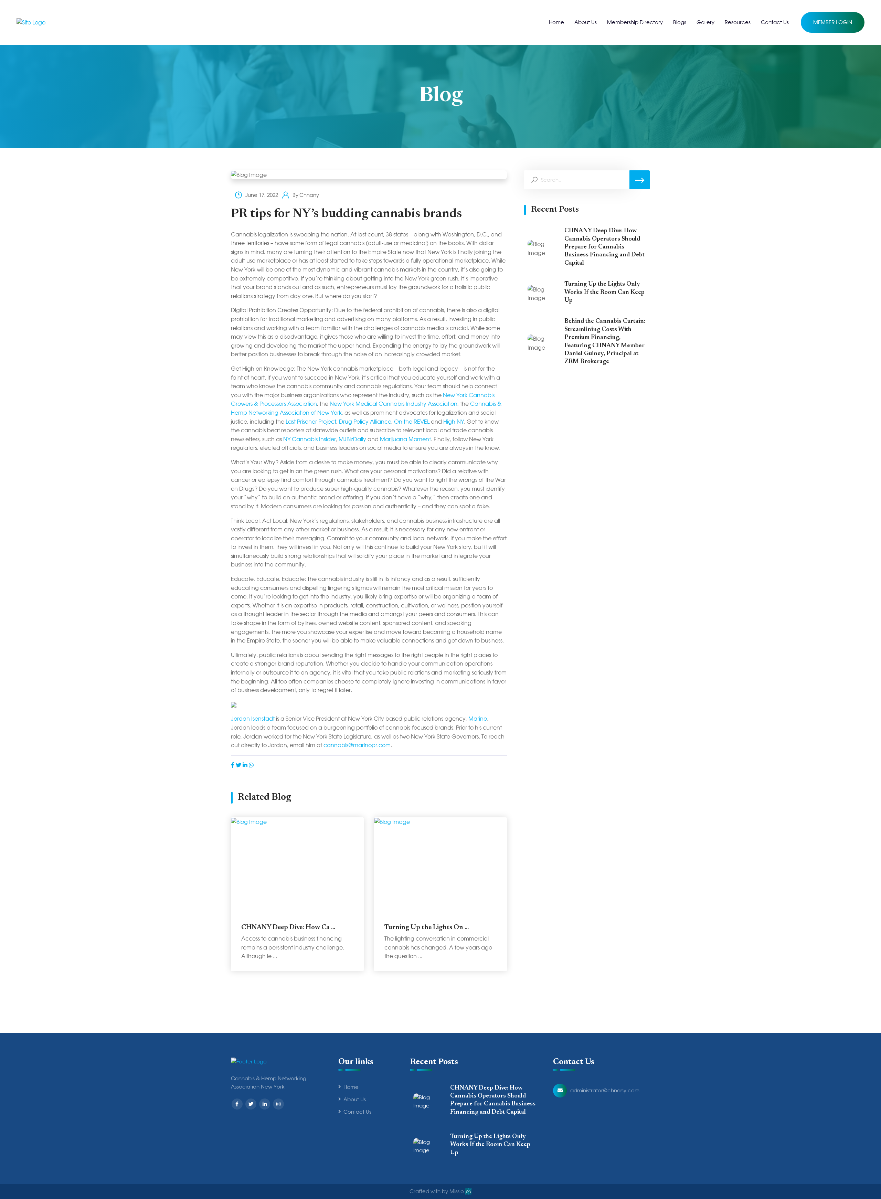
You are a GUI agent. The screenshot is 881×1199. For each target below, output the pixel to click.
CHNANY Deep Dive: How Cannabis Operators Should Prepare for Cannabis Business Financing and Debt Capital (604, 247)
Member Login (832, 22)
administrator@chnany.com (604, 1090)
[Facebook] (232, 765)
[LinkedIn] (245, 765)
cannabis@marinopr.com (357, 745)
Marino (477, 718)
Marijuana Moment (405, 439)
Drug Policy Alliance (365, 421)
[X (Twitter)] (238, 765)
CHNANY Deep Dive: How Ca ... (288, 927)
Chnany (309, 195)
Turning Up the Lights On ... (426, 927)
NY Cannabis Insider (309, 439)
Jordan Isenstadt (253, 718)
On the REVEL (411, 421)
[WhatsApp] (251, 765)
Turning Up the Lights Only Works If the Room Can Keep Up (604, 292)
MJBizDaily (352, 439)
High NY (453, 421)
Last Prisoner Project (311, 421)
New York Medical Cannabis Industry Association (393, 404)
